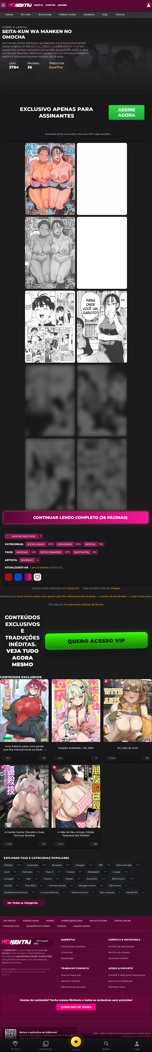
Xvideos (61, 926)
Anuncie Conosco (70, 981)
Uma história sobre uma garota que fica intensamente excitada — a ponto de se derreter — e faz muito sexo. (84, 596)
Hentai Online (122, 920)
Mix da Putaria (98, 920)
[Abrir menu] (3, 5)
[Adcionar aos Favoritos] (37, 577)
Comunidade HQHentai (73, 947)
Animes (62, 5)
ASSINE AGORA (126, 112)
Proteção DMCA (116, 987)
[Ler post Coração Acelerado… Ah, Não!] (76, 710)
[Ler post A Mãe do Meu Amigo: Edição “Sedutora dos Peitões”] (76, 796)
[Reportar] (8, 577)
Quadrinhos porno (38, 926)
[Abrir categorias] (148, 14)
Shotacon (85, 552)
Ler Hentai (9, 920)
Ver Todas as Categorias (22, 902)
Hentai (38, 5)
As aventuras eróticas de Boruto (84, 604)
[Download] (28, 577)
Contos (50, 5)
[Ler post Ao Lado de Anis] (127, 710)
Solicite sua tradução (120, 981)
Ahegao (26, 552)
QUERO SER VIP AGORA (76, 1006)
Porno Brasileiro (71, 920)
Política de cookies (119, 953)
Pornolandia (31, 920)
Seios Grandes (55, 552)
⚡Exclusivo (40, 544)
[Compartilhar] (18, 577)
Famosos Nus (11, 926)
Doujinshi (69, 544)
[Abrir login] (148, 5)
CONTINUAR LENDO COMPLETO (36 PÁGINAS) (80, 517)
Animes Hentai (81, 926)
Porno (50, 920)
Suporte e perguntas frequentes (126, 975)
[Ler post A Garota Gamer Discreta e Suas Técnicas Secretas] (24, 796)
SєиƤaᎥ (56, 67)
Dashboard (67, 958)
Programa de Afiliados (73, 987)
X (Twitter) (66, 953)
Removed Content (118, 958)
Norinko (29, 560)
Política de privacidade (121, 947)
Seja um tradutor (71, 975)
